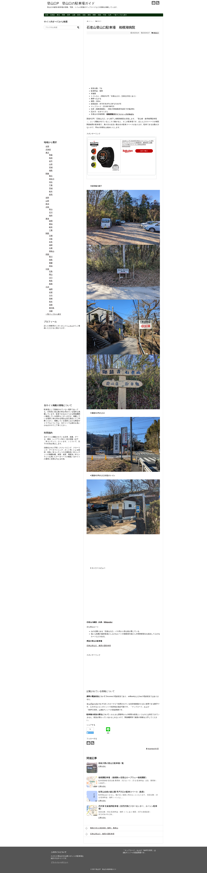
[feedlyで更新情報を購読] (153, 3)
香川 (51, 257)
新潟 (78, 15)
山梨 (73, 15)
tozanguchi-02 (153, 749)
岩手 (51, 161)
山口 (51, 278)
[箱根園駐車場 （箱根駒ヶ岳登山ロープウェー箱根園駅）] (92, 782)
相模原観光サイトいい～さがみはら (120, 114)
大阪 (51, 239)
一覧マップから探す (120, 15)
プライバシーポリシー (59, 862)
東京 (51, 176)
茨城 (51, 188)
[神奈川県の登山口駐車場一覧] (92, 767)
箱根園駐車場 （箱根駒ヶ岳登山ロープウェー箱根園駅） (122, 777)
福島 (51, 170)
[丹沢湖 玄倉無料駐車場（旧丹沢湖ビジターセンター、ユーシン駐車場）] (92, 810)
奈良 (51, 242)
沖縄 (51, 311)
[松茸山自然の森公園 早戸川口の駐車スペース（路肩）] (92, 796)
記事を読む (102, 766)
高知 (51, 266)
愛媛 (51, 263)
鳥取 (51, 281)
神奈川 (156, 33)
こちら (70, 326)
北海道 (52, 15)
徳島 (51, 260)
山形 (51, 164)
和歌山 (51, 251)
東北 (58, 15)
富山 (51, 209)
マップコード (92, 704)
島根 (51, 284)
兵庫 (51, 248)
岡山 (51, 274)
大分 (51, 295)
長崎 (51, 298)
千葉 (51, 185)
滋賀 (51, 245)
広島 (51, 271)
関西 (94, 15)
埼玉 (51, 182)
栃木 (51, 191)
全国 (46, 15)
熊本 (51, 302)
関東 (63, 15)
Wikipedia (108, 622)
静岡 (51, 221)
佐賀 (51, 292)
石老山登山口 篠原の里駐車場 (99, 646)
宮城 (51, 167)
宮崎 (51, 305)
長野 (68, 15)
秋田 (51, 158)
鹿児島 (51, 308)
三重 (51, 230)
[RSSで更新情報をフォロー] (157, 3)
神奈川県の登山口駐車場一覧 (111, 763)
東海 (89, 15)
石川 (51, 212)
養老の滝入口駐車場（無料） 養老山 (104, 828)
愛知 (51, 224)
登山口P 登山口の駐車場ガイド (71, 3)
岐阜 (51, 227)
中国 (104, 15)
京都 (51, 236)
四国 (99, 15)
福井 (51, 215)
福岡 (51, 289)
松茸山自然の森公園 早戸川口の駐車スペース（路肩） (122, 792)
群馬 (51, 195)
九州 (109, 15)
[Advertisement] (123, 549)
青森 (51, 155)
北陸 (83, 15)
